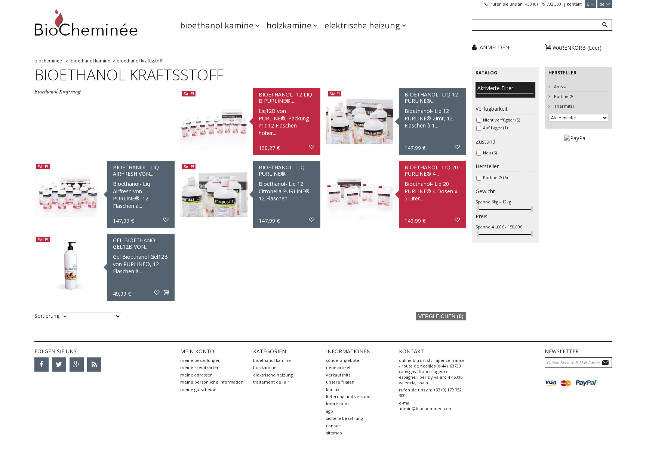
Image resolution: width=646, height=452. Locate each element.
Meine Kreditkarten (199, 367)
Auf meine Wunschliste (312, 147)
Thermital (563, 106)
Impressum (337, 403)
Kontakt (574, 4)
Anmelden (494, 47)
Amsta (559, 86)
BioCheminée (48, 61)
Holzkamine (289, 25)
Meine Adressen (196, 375)
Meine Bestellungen (200, 360)
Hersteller (562, 73)
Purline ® (495, 177)
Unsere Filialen (340, 382)
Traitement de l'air (271, 382)
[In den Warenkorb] (166, 293)
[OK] (606, 362)
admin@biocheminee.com (426, 408)
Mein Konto (197, 351)
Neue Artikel (338, 367)
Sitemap (334, 433)
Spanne (483, 202)
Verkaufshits (338, 375)
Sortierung (46, 315)
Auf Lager (495, 127)
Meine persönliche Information (211, 382)
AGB (329, 411)
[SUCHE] (604, 25)
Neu (490, 153)
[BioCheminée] (104, 28)
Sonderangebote (342, 360)
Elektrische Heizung (362, 25)
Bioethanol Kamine (216, 25)
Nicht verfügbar (501, 120)
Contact (333, 425)
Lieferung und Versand (348, 396)
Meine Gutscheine (198, 389)
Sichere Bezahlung (344, 418)
